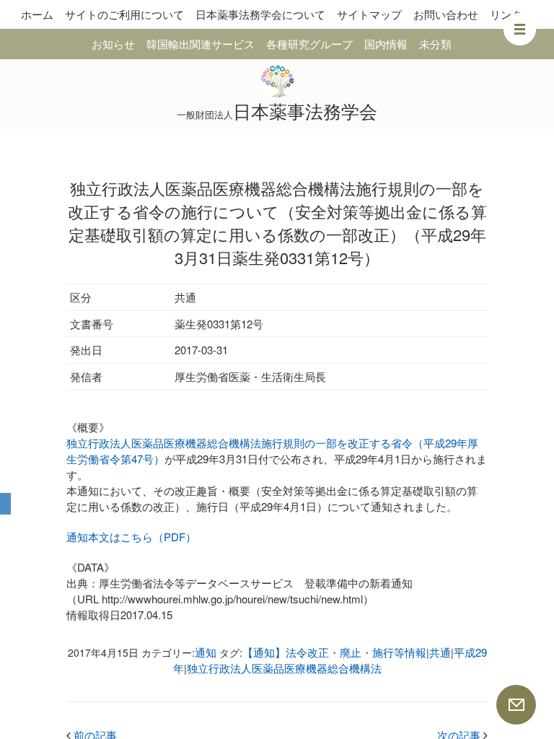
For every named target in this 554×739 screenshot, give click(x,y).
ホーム (37, 14)
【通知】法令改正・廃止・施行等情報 (334, 652)
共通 (440, 652)
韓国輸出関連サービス (200, 43)
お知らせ (113, 43)
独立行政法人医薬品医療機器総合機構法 (284, 667)
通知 (205, 652)
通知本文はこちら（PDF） (131, 536)
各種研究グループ (309, 43)
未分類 (435, 43)
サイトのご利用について (124, 14)
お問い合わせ (445, 14)
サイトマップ (369, 14)
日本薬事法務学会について (260, 14)
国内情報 (386, 43)
